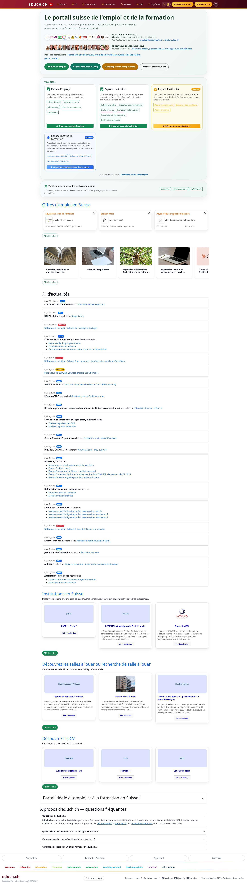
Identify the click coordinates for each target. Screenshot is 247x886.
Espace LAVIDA (182, 626)
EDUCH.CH (41, 4)
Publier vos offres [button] (182, 4)
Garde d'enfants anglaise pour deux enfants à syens (73, 477)
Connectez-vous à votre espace (134, 174)
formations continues (142, 823)
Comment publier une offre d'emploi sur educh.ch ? (68, 839)
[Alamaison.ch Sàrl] (56, 37)
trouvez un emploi (140, 48)
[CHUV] (60, 37)
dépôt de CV (120, 823)
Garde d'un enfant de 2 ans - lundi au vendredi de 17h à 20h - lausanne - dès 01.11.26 (89, 474)
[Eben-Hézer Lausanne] (90, 37)
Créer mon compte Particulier (178, 126)
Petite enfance (74, 867)
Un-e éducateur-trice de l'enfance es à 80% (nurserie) (90, 384)
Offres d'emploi (54, 102)
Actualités (165, 189)
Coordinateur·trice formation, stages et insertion (72, 579)
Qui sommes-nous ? (133, 878)
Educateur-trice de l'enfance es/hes (87, 396)
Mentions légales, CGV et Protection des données (222, 878)
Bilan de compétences (71, 107)
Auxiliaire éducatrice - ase (69, 770)
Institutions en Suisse (62, 593)
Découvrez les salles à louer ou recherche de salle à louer (96, 664)
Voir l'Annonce (69, 715)
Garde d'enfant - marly (59, 468)
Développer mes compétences (120, 66)
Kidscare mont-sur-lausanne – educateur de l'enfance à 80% (77, 349)
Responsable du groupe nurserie (64, 343)
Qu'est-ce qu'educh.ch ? (54, 815)
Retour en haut (95, 878)
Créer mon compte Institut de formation (71, 167)
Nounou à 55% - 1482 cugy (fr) (92, 449)
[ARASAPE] (102, 37)
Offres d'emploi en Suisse (66, 204)
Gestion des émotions (110, 120)
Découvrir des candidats (186, 105)
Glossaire (216, 858)
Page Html (158, 858)
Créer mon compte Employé (71, 126)
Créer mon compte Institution (124, 126)
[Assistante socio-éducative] (52, 47)
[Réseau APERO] (107, 37)
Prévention (25, 867)
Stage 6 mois (78, 316)
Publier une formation (57, 156)
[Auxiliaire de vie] (77, 47)
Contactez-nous (150, 878)
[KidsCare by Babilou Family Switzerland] (64, 37)
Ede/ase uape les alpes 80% (61, 423)
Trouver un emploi (56, 66)
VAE (141, 4)
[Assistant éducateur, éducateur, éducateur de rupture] (69, 47)
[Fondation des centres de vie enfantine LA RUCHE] (73, 37)
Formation (57, 867)
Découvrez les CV (58, 738)
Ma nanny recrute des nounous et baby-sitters (71, 465)
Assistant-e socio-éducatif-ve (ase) (100, 438)
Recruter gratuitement (154, 66)
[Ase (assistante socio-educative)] (64, 47)
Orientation (41, 867)
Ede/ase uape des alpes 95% (62, 426)
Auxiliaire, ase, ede (90, 552)
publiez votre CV (156, 48)
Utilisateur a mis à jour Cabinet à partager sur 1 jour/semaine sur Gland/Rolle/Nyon (85, 361)
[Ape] (94, 47)
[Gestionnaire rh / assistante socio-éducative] (102, 47)
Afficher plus (50, 236)
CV (76, 4)
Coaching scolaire (134, 867)
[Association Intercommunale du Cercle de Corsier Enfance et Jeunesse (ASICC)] (69, 37)
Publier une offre (108, 105)
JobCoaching (53, 107)
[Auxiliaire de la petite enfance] (60, 47)
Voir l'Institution (69, 633)
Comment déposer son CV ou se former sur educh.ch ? (69, 846)
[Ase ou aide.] (90, 47)
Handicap (152, 867)
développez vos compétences (178, 48)
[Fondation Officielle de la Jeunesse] (94, 37)
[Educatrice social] (47, 47)
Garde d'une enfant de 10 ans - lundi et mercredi (72, 471)
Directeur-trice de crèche (60, 495)
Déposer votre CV (71, 102)
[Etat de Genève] (81, 37)
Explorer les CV (107, 110)
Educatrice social (182, 770)
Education (10, 867)
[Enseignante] (98, 47)
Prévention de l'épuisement (113, 115)
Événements (196, 189)
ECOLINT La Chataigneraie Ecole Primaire (125, 626)
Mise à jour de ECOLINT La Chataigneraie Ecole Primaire (71, 372)
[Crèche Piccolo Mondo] (47, 37)
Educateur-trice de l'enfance (91, 304)
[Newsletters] (168, 4)
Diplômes (155, 4)
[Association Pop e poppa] (52, 37)
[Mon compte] (215, 4)
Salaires (127, 4)
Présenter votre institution (130, 105)
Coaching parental (112, 867)
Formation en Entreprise (127, 110)
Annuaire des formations (58, 161)
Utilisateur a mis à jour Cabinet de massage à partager (70, 328)
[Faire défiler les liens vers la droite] (164, 4)
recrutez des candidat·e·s (150, 40)
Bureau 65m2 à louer (125, 696)
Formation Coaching (95, 858)
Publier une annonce (164, 105)
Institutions (90, 4)
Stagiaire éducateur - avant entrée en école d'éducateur (91, 564)
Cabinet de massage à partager (69, 696)
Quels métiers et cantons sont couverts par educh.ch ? (70, 831)
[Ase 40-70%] (81, 47)
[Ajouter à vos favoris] (94, 213)
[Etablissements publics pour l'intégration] (98, 37)
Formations (110, 4)
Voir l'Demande (69, 778)
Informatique (168, 867)
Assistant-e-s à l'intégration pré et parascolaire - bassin (75, 511)
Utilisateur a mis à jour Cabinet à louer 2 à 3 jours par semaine (74, 529)
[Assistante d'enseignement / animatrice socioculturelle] (56, 47)
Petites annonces (162, 110)
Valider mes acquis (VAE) (85, 66)
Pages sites (31, 858)
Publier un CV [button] (203, 4)
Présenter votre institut (80, 156)
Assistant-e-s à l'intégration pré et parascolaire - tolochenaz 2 (78, 514)
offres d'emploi (104, 823)
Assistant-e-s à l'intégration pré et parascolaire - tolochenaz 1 (78, 517)
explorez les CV (172, 40)
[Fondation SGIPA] (77, 37)
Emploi (63, 4)
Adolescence (92, 867)
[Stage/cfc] (86, 47)
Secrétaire (126, 770)
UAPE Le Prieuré (69, 626)
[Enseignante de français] (73, 47)
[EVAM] (86, 37)
